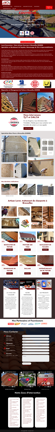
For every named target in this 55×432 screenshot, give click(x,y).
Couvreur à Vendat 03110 (27, 418)
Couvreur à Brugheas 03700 (14, 409)
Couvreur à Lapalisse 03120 (27, 399)
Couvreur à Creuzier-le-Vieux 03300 (40, 419)
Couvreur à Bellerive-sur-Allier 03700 (40, 416)
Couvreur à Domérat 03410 (40, 399)
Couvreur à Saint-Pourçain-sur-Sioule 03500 (40, 413)
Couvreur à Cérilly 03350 (13, 413)
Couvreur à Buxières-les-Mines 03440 (13, 411)
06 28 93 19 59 (48, 7)
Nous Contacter (28, 128)
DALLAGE (14, 8)
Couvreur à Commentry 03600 (40, 401)
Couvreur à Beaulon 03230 (13, 401)
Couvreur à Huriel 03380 (27, 406)
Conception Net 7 (31, 430)
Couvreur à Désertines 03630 (39, 404)
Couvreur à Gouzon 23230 (13, 425)
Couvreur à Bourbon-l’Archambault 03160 (26, 402)
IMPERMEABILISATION (7, 8)
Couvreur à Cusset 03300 (40, 402)
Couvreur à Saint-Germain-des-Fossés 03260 (27, 410)
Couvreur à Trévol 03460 (27, 415)
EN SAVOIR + (9, 249)
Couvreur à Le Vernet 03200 (27, 419)
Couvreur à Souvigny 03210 (27, 414)
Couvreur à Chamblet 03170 (14, 424)
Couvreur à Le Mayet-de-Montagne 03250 (13, 423)
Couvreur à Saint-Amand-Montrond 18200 (27, 423)
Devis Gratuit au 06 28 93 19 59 (27, 42)
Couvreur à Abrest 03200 (27, 400)
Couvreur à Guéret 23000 (40, 421)
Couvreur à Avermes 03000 (40, 417)
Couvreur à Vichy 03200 (40, 410)
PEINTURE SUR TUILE (17, 6)
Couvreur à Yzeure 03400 (40, 411)
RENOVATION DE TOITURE (7, 6)
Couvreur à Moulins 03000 (40, 409)
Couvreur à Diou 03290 (13, 416)
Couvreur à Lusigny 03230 (27, 421)
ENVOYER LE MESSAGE (26, 363)
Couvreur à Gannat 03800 (40, 406)
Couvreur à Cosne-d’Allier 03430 (27, 404)
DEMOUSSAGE (36, 6)
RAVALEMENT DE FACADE (27, 6)
